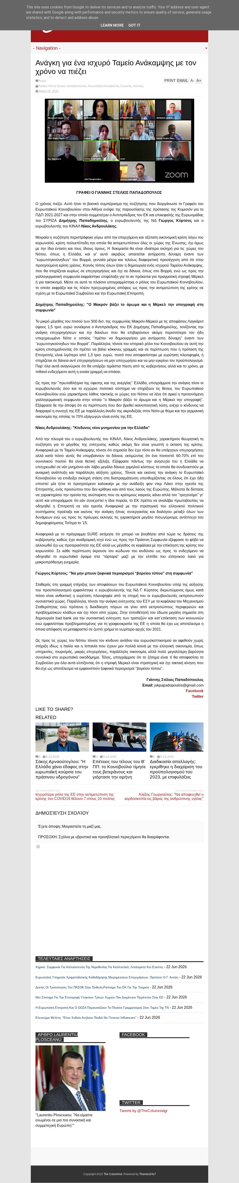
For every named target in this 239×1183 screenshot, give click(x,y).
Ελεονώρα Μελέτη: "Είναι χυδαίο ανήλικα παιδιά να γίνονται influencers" (86, 1017)
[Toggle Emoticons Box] (38, 846)
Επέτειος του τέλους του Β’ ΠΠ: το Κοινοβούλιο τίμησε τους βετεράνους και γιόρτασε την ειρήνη (119, 769)
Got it (134, 25)
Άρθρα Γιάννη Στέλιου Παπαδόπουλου (63, 86)
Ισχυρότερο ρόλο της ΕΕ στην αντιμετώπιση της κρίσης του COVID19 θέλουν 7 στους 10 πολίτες (75, 796)
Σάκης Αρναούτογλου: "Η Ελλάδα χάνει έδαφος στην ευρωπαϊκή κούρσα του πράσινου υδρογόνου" (61, 769)
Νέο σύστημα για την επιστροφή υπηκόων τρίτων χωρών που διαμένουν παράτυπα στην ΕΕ (99, 997)
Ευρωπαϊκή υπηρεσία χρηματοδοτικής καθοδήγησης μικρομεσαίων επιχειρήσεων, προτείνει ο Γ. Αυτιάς (106, 977)
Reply (42, 81)
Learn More (112, 25)
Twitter (198, 696)
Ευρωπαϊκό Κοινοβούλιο (103, 86)
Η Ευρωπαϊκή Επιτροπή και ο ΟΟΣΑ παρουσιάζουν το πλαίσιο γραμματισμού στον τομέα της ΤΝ (102, 1007)
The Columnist (113, 1174)
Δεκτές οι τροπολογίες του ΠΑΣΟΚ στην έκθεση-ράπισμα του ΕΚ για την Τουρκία (92, 987)
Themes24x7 (147, 1174)
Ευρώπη (126, 86)
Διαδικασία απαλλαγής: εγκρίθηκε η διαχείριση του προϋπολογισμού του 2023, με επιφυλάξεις (176, 769)
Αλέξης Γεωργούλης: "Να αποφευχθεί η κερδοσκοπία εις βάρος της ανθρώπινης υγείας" (164, 796)
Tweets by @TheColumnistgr (144, 1111)
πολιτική (138, 86)
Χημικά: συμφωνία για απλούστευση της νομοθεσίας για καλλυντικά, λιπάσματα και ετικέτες (99, 967)
